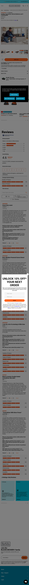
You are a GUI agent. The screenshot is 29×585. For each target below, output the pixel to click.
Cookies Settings (14, 94)
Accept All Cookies (20, 98)
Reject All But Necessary (9, 98)
